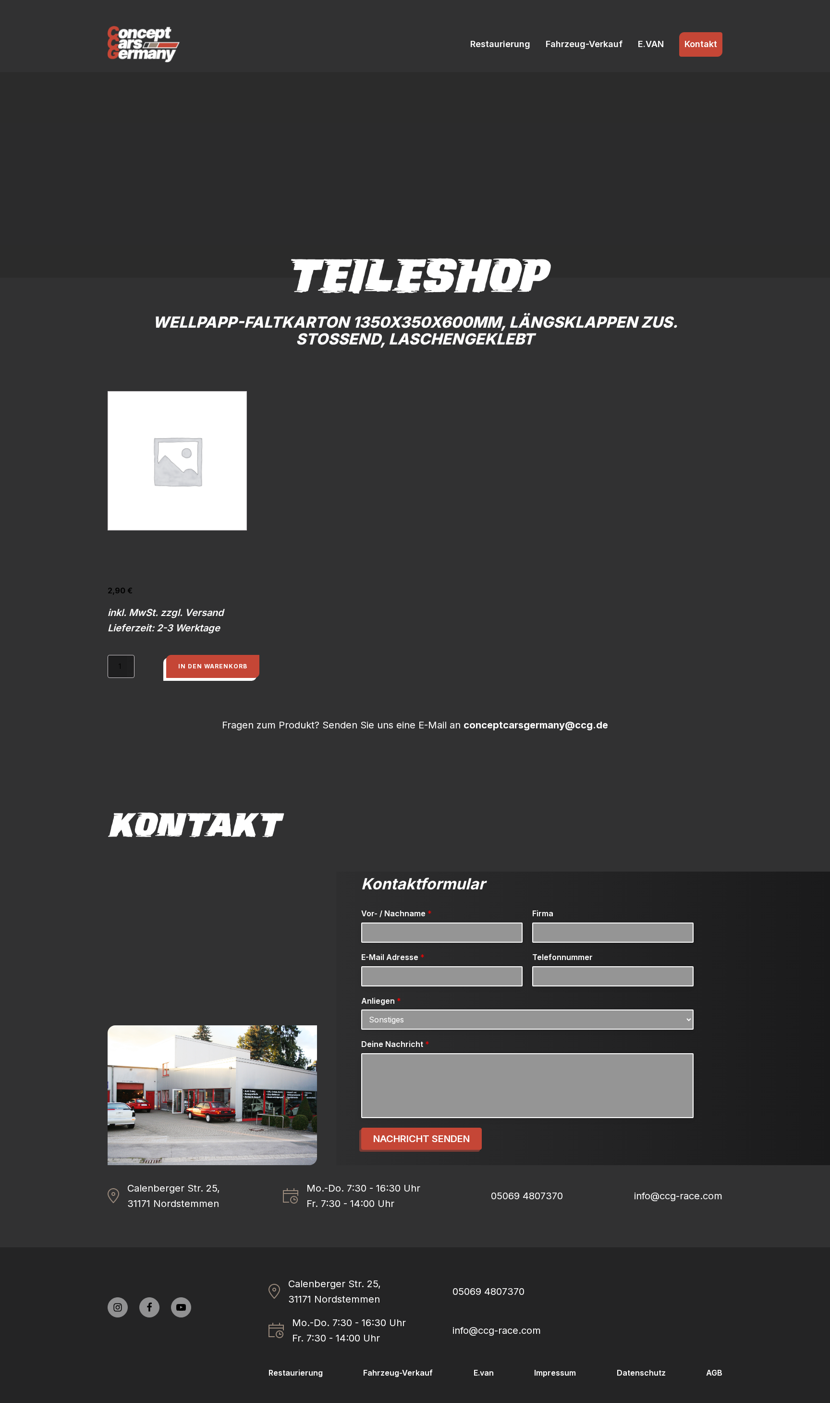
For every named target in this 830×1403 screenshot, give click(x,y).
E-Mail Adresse (393, 957)
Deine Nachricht (395, 1044)
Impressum (555, 1373)
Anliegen (381, 1001)
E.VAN (651, 44)
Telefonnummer (562, 957)
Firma (542, 913)
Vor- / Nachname (396, 913)
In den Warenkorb (212, 666)
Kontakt (700, 44)
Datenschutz (641, 1373)
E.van (484, 1373)
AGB (714, 1373)
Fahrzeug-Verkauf (584, 44)
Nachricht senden (421, 1139)
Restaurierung (500, 44)
